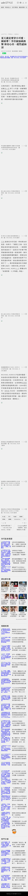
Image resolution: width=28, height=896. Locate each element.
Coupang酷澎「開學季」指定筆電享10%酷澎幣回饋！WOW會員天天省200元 (19, 649)
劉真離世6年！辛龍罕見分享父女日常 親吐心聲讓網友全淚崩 (19, 886)
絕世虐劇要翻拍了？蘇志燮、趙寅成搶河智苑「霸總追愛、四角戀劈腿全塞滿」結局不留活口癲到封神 (19, 563)
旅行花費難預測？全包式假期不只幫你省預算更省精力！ (4, 589)
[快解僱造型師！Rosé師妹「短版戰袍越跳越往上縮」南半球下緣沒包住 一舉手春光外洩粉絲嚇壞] (6, 823)
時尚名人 (8, 7)
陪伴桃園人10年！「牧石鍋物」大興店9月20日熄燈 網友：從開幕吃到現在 (19, 783)
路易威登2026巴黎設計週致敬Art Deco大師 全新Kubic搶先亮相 (19, 798)
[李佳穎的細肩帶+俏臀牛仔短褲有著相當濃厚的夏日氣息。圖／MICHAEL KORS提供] (14, 123)
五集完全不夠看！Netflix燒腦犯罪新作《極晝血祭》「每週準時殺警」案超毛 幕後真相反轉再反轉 (19, 555)
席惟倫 (3, 519)
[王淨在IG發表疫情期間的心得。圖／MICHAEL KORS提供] (14, 215)
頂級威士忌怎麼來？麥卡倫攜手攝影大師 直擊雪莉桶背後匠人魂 (19, 698)
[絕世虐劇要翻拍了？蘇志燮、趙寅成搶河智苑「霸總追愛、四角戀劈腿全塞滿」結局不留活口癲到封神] (6, 561)
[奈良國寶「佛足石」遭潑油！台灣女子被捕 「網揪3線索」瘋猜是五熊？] (6, 844)
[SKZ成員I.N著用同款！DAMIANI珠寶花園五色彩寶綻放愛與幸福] (6, 640)
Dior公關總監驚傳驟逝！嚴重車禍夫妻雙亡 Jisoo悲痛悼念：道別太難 (20, 854)
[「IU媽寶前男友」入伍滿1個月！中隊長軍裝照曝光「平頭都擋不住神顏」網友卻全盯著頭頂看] (6, 790)
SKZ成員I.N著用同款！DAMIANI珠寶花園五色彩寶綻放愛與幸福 (19, 640)
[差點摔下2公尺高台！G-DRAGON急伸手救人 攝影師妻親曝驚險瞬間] (6, 569)
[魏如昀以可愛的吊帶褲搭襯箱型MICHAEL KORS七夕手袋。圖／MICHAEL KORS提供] (14, 498)
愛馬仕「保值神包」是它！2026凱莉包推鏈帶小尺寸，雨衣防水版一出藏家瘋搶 (19, 808)
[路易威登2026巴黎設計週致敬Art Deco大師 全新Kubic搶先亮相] (6, 798)
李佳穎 (14, 516)
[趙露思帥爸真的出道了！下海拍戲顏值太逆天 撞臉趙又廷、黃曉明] (6, 870)
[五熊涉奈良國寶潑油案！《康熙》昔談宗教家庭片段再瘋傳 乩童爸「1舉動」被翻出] (6, 544)
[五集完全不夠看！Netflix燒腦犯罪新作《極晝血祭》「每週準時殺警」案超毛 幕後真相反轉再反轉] (6, 553)
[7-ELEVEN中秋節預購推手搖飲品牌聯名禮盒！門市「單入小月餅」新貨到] (6, 690)
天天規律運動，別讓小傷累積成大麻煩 (4, 614)
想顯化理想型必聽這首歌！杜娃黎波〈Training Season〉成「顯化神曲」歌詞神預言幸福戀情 (19, 817)
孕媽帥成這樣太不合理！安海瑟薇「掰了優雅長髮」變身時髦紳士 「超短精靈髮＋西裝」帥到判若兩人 (13, 589)
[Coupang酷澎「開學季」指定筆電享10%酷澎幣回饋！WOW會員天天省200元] (6, 648)
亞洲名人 (17, 34)
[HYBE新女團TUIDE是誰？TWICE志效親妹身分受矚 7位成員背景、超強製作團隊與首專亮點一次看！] (6, 773)
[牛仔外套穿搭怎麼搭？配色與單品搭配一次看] (6, 765)
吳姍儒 (20, 516)
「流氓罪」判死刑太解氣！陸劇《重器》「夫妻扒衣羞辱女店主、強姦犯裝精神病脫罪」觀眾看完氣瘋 (23, 614)
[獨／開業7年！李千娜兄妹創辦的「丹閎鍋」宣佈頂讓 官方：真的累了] (6, 740)
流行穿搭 (15, 7)
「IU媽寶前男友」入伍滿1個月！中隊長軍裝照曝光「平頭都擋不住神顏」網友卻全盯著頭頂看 (19, 792)
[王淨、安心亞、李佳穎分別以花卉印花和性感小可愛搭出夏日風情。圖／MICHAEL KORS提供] (14, 66)
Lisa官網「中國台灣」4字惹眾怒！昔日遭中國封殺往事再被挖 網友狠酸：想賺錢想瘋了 (14, 614)
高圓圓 (9, 519)
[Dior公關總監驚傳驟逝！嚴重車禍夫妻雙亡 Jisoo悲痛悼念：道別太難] (6, 853)
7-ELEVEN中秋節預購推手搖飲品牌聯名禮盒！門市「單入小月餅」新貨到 (19, 691)
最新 (2, 7)
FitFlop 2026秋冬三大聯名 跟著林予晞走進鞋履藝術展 (19, 665)
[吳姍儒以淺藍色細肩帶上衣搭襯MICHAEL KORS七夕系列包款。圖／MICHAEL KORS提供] (14, 464)
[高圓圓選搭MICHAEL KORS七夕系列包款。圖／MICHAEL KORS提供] (14, 343)
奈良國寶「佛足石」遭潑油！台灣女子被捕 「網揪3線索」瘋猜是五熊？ (19, 845)
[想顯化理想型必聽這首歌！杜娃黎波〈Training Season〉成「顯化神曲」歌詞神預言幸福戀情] (6, 815)
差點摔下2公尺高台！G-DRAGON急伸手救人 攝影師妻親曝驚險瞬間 (19, 569)
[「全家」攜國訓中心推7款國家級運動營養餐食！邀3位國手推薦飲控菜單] (6, 673)
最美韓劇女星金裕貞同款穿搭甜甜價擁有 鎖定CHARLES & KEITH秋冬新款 (19, 716)
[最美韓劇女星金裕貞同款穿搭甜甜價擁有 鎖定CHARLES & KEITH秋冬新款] (6, 715)
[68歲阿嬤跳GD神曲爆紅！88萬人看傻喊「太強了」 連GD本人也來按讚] (6, 861)
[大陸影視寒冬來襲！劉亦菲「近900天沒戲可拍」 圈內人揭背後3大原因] (6, 878)
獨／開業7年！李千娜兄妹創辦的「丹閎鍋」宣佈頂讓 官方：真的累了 (19, 741)
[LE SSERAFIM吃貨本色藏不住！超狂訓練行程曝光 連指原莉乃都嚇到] (6, 757)
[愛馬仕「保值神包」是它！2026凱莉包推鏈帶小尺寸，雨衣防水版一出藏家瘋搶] (6, 807)
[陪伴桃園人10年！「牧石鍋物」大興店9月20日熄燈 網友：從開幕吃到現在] (6, 782)
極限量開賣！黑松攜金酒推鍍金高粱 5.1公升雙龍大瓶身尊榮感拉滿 (19, 681)
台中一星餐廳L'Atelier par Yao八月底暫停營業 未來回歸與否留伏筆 (19, 656)
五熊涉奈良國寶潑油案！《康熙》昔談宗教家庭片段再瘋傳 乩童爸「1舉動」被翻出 (19, 545)
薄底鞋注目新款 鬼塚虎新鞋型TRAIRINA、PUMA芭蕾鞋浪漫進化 (19, 631)
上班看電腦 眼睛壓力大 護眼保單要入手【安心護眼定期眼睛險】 (4, 602)
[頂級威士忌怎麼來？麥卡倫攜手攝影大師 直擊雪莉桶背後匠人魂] (6, 698)
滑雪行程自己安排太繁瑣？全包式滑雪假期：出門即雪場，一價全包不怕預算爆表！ (22, 589)
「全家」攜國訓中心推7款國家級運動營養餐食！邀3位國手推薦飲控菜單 (19, 674)
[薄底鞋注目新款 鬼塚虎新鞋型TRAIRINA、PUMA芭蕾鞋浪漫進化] (6, 631)
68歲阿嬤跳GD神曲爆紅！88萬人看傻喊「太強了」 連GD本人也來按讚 (19, 862)
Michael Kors (17, 519)
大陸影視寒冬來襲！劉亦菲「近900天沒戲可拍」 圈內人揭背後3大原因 (19, 879)
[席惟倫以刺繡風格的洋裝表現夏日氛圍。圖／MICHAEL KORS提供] (14, 421)
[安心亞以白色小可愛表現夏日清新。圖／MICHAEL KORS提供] (14, 171)
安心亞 (3, 516)
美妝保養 (22, 7)
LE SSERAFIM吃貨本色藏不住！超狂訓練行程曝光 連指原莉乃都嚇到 (19, 756)
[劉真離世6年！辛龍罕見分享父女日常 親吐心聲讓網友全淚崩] (6, 886)
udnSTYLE (4, 34)
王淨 (9, 516)
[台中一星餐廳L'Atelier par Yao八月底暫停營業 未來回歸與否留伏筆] (6, 656)
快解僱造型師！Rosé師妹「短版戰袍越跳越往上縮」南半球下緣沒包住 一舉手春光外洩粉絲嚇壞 (19, 825)
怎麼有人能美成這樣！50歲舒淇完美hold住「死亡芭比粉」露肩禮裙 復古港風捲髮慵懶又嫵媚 (13, 602)
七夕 (24, 519)
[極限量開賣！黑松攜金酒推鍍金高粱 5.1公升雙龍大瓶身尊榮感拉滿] (6, 681)
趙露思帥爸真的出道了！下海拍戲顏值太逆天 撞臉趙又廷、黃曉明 (19, 869)
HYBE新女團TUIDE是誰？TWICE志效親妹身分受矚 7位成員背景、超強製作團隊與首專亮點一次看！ (19, 775)
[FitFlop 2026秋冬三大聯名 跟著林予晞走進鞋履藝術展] (6, 665)
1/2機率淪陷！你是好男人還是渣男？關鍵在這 (22, 602)
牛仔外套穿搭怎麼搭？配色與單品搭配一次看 (19, 764)
